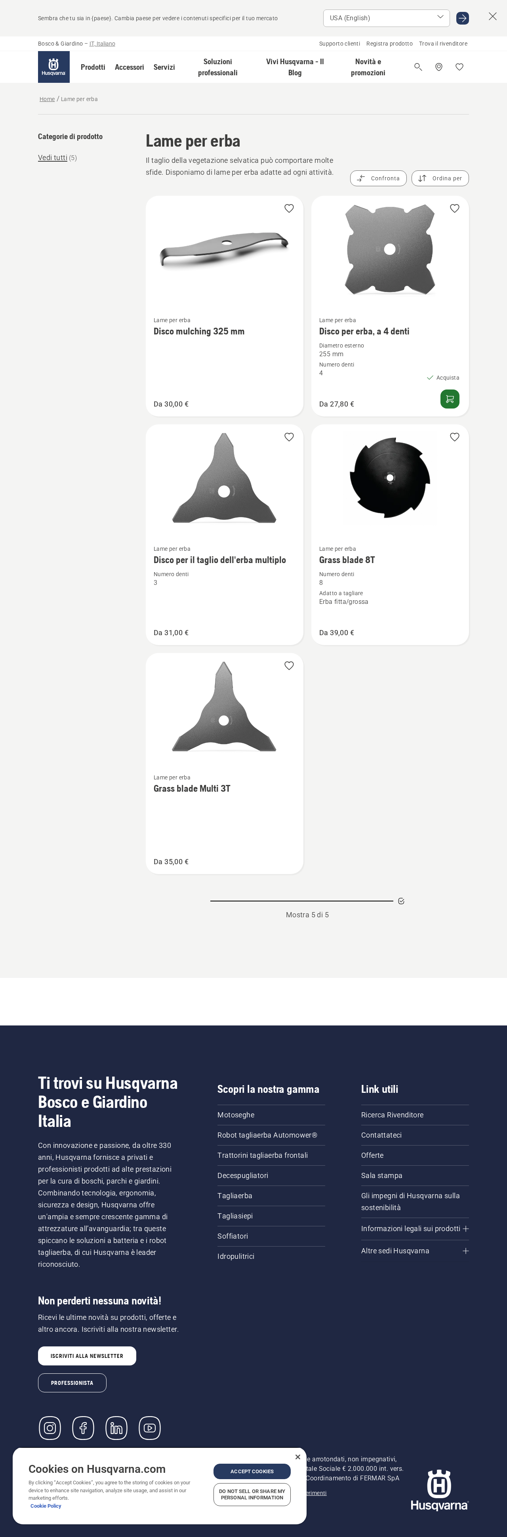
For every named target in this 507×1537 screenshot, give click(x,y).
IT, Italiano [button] (102, 43)
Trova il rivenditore (443, 43)
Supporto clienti (339, 43)
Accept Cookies (252, 1471)
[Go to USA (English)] (462, 18)
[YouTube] (150, 1428)
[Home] (54, 67)
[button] (93, 67)
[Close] (298, 1457)
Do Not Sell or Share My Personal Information (252, 1494)
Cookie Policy (45, 1506)
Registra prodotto (389, 43)
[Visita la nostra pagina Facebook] (83, 1428)
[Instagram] (50, 1428)
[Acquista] (449, 399)
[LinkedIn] (116, 1428)
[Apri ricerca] (418, 66)
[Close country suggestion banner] (492, 16)
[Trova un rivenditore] (438, 66)
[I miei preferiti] (459, 66)
